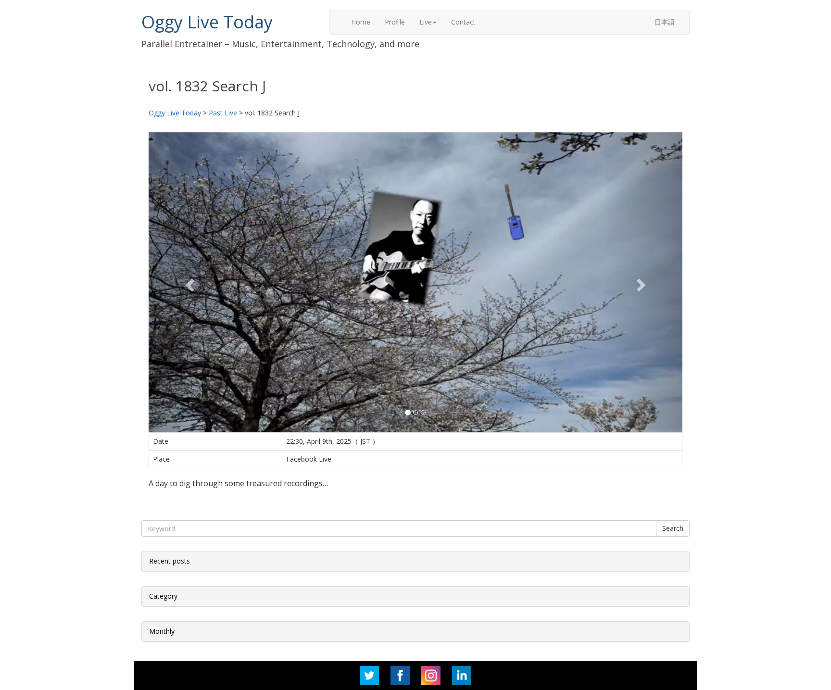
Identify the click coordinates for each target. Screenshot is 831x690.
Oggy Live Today (207, 22)
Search (672, 528)
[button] (189, 282)
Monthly (162, 631)
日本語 (665, 21)
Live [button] (425, 21)
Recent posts (169, 560)
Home (360, 21)
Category (163, 596)
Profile (395, 21)
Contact (463, 21)
